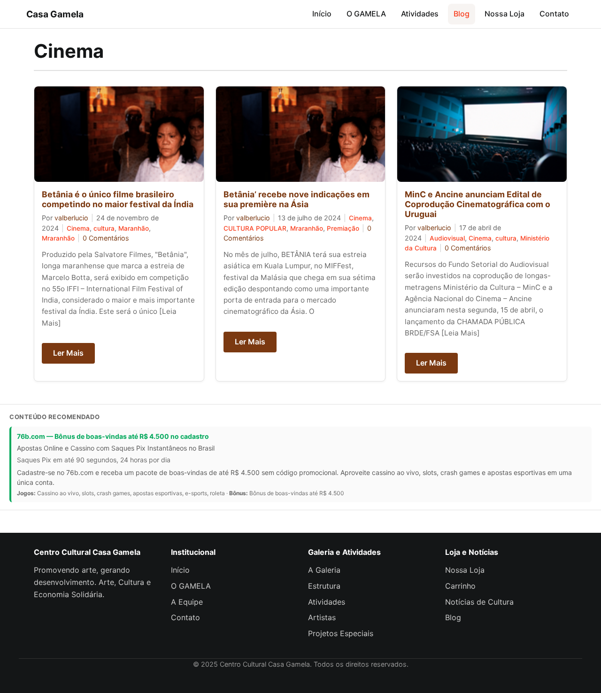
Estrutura (324, 586)
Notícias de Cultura (479, 602)
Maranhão (133, 228)
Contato (554, 13)
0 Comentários (106, 238)
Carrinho (460, 586)
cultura (104, 228)
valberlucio (71, 218)
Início (321, 13)
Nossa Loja (504, 13)
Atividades (420, 13)
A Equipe (187, 602)
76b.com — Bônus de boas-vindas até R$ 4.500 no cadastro (113, 436)
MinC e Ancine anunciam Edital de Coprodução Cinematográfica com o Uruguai (477, 204)
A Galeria (324, 570)
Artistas (322, 617)
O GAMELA (366, 13)
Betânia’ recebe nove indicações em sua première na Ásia (296, 199)
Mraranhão (58, 238)
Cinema (78, 228)
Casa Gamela (55, 14)
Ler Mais (68, 353)
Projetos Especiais (340, 633)
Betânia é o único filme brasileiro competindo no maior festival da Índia (117, 199)
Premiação (343, 228)
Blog (462, 13)
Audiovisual (447, 238)
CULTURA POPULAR (254, 228)
